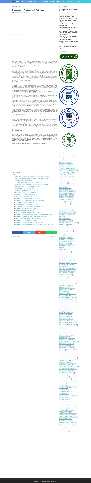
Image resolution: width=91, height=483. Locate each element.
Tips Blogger (62, 406)
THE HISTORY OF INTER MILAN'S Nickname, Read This (28, 212)
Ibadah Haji (70, 241)
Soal (60, 370)
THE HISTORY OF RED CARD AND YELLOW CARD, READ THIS (30, 218)
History (69, 239)
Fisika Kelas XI (62, 231)
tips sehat (71, 408)
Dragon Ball (62, 214)
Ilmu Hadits (61, 247)
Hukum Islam (62, 241)
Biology (71, 193)
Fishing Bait (61, 228)
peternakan (62, 341)
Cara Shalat (68, 199)
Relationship (62, 347)
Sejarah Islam (62, 360)
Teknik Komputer (63, 393)
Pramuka (74, 341)
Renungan (70, 347)
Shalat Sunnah (62, 364)
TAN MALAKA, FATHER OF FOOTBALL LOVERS (26, 204)
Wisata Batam (62, 426)
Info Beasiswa (62, 256)
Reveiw (67, 349)
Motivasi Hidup (67, 312)
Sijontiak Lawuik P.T (63, 366)
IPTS (60, 262)
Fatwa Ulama (68, 222)
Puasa (60, 345)
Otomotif (68, 320)
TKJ (60, 412)
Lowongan (70, 289)
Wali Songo (69, 420)
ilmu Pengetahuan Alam (64, 251)
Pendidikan (44, 1)
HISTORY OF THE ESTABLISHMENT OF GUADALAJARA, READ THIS (31, 184)
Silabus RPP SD (62, 368)
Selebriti (71, 360)
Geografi (72, 233)
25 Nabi (60, 156)
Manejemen (61, 295)
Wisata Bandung (71, 424)
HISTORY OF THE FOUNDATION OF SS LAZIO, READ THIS (29, 222)
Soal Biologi (62, 372)
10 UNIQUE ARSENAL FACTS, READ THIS (25, 196)
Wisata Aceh (62, 422)
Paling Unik (61, 324)
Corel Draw (74, 208)
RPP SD (74, 349)
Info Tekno (61, 260)
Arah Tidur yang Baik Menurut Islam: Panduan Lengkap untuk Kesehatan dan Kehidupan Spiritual (68, 33)
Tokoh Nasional (71, 414)
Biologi (71, 191)
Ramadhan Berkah (68, 345)
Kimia (69, 274)
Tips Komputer (62, 408)
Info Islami (61, 258)
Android (61, 166)
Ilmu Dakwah (68, 243)
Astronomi (71, 172)
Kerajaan (70, 270)
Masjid (68, 295)
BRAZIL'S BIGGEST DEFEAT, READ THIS (24, 188)
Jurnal (69, 1)
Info (57, 1)
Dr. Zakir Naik (73, 212)
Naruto (61, 316)
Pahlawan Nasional (71, 322)
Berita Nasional (62, 191)
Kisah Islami (71, 276)
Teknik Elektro (71, 387)
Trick (66, 416)
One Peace (69, 318)
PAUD (74, 324)
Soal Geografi (62, 374)
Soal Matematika (63, 376)
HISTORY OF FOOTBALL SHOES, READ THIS (26, 220)
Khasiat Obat (62, 274)
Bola (70, 195)
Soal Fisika (70, 372)
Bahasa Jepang (62, 185)
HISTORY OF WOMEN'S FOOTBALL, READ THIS (26, 190)
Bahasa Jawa (72, 183)
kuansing (69, 285)
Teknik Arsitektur (63, 385)
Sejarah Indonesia (71, 358)
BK (65, 195)
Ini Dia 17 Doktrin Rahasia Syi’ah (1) (67, 13)
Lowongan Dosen (63, 291)
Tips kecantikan (72, 406)
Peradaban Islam (69, 335)
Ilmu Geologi (70, 245)
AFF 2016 (61, 158)
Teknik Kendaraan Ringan (64, 391)
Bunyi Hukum (68, 197)
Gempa (66, 233)
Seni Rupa (69, 362)
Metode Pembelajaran (64, 306)
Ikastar (61, 243)
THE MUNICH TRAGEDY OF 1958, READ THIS (26, 202)
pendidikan (69, 326)
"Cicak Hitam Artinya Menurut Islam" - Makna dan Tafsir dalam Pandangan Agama (68, 20)
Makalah (71, 293)
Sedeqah (71, 356)
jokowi (71, 266)
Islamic (72, 264)
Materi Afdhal (71, 297)
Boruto (61, 197)
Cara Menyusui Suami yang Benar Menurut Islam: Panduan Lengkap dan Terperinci (68, 46)
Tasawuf (71, 383)
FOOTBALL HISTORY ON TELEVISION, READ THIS (27, 186)
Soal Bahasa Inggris (69, 370)
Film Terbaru (62, 224)
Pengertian (71, 333)
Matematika (62, 297)
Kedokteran (62, 270)
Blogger (62, 1)
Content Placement (63, 208)
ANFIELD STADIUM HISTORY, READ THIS (25, 210)
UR (69, 418)
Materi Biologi (62, 299)
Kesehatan (61, 272)
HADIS (60, 235)
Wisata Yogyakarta (63, 431)
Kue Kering (61, 287)
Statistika (61, 381)
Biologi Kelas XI (62, 193)
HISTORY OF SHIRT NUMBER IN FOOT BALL (26, 208)
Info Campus (70, 256)
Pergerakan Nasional (63, 337)
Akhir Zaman (70, 160)
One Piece (61, 320)
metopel (61, 310)
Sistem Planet (71, 368)
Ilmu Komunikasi (62, 249)
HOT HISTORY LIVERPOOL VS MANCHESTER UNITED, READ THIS (31, 206)
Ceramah (61, 201)
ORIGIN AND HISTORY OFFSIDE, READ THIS (25, 192)
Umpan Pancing (73, 416)
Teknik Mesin (73, 395)
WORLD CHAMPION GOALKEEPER (23, 180)
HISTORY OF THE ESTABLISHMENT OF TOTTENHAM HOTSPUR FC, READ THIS (34, 224)
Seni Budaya (61, 362)
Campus (61, 199)
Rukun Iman (61, 351)
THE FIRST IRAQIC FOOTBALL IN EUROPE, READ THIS (28, 182)
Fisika (69, 228)
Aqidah (60, 170)
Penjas (60, 335)
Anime (67, 166)
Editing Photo (71, 214)
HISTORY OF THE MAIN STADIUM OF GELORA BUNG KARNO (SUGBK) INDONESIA (34, 214)
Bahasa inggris (62, 183)
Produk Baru (62, 343)
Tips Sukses (61, 410)
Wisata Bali (61, 424)
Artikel (73, 170)
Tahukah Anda (70, 381)
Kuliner (68, 287)
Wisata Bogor (72, 426)
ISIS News (61, 264)
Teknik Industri (62, 389)
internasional (71, 260)
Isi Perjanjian (67, 262)
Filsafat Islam (62, 226)
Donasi (65, 212)
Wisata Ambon (71, 422)
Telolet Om (69, 401)
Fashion (61, 222)
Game (60, 233)
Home (24, 1)
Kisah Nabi (74, 281)
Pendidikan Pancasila (63, 331)
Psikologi (70, 343)
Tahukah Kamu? (62, 383)
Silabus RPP (73, 366)
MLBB (60, 312)
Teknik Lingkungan (63, 395)
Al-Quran (68, 164)
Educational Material (64, 218)
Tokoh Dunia (67, 412)
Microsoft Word (70, 310)
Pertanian (70, 339)
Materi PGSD (62, 301)
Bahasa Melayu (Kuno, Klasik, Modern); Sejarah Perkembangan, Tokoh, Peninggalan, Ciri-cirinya (68, 38)
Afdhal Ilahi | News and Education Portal (49, 481)
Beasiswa (70, 185)
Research (61, 349)
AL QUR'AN (68, 162)
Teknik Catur (62, 387)
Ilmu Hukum (70, 247)
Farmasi (68, 220)
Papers (68, 324)
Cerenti (67, 201)
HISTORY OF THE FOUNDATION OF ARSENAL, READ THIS (29, 198)
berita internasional (64, 189)
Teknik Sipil (61, 401)
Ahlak (67, 158)
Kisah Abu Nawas (62, 276)
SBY (66, 356)
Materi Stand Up (70, 301)
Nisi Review (68, 316)
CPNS (60, 210)
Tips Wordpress (70, 410)
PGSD (68, 341)
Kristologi (61, 285)
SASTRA (61, 356)
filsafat (70, 224)
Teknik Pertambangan (64, 399)
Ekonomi (61, 220)
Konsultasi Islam (71, 283)
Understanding (62, 418)
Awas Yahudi (70, 176)
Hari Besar (61, 237)
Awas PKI (69, 174)
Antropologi (62, 168)
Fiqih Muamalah (72, 226)
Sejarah (61, 358)
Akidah (60, 162)
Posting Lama (53, 236)
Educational (62, 216)
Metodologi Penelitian (64, 308)
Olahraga (61, 318)
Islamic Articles (62, 266)
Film (75, 222)
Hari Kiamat (61, 239)
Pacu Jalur (61, 322)
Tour (60, 416)
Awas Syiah (61, 176)
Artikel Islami (62, 172)
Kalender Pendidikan (70, 268)
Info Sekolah (70, 258)
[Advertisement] (34, 23)
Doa (60, 212)
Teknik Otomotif (63, 397)
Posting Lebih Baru (16, 236)
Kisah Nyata (61, 283)
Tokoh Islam (62, 414)
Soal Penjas (72, 376)
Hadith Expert (68, 235)
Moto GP (61, 314)
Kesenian (69, 272)
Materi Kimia (71, 299)
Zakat (72, 431)
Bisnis (60, 195)
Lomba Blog (61, 289)
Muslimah (68, 314)
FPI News (69, 231)
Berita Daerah (62, 187)
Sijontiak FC (71, 364)
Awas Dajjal (62, 174)
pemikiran (61, 326)
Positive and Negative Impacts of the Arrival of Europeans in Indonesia (31, 178)
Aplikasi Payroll (71, 168)
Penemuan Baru (62, 333)
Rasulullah (36, 1)
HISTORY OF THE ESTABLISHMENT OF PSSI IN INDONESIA (29, 200)
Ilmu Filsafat (62, 245)
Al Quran (61, 164)
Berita (51, 1)
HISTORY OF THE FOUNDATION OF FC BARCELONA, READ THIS (30, 216)
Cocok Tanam (62, 206)
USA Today (61, 420)
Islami (29, 1)
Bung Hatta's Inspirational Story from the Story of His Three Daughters (32, 176)
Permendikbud (62, 339)
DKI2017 (70, 210)
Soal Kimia (70, 374)
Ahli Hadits (61, 160)
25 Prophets (68, 156)
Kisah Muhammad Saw (63, 281)
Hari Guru (69, 237)
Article (67, 170)
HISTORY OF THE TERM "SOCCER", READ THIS (26, 194)
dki (65, 210)
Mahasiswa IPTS (62, 293)
